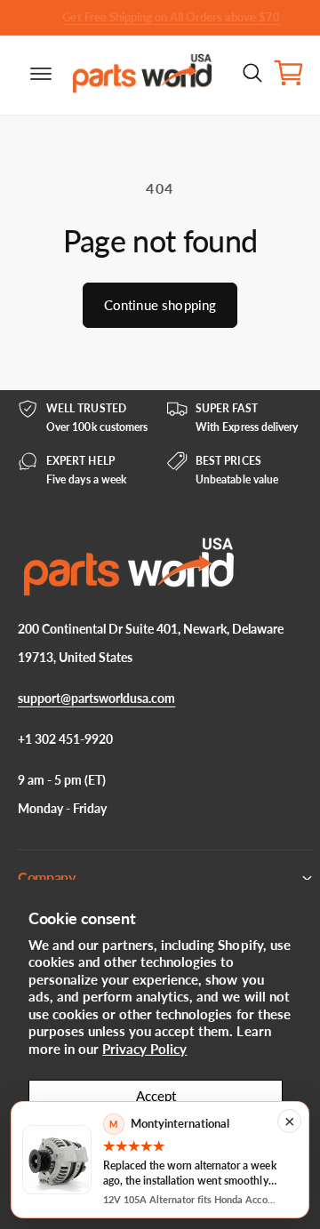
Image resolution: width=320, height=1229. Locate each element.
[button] (26, 72)
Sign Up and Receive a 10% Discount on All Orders (150, 17)
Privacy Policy (144, 1049)
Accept (156, 1096)
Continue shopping (160, 305)
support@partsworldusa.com (96, 698)
